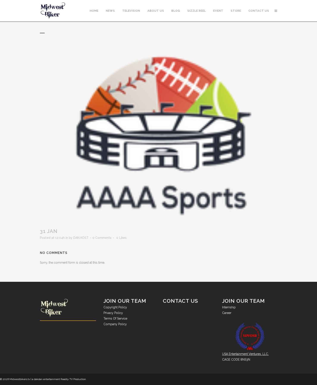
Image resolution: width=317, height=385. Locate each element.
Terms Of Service (115, 318)
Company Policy (115, 324)
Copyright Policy (115, 307)
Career (226, 313)
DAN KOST (81, 237)
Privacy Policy (113, 313)
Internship (229, 307)
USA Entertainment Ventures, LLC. (245, 354)
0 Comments (102, 237)
